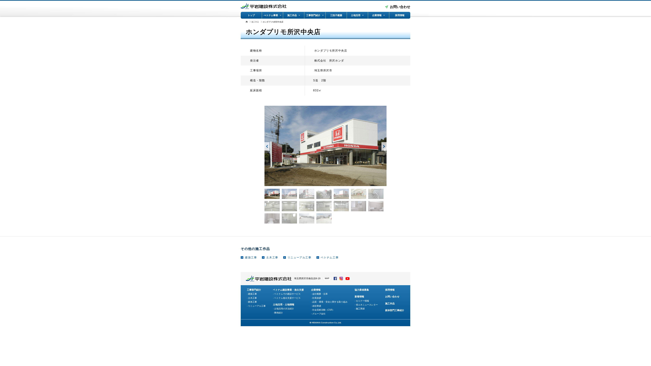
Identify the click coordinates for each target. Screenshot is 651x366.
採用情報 (400, 15)
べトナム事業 (271, 15)
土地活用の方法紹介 (284, 308)
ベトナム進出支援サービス (287, 298)
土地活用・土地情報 (283, 304)
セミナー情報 (362, 301)
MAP (327, 278)
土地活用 (355, 15)
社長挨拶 (316, 298)
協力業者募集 (362, 289)
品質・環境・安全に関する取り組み (330, 302)
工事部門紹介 (313, 15)
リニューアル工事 (299, 257)
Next (384, 146)
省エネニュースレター (367, 304)
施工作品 (292, 15)
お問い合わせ (400, 7)
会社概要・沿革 (320, 294)
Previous (267, 146)
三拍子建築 (336, 15)
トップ (251, 15)
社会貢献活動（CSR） (323, 310)
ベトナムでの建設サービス (287, 294)
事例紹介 (278, 312)
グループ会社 (319, 313)
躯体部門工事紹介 (394, 310)
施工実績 (360, 308)
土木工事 (272, 257)
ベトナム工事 (330, 257)
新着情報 (359, 296)
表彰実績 (316, 306)
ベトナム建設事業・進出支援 (288, 289)
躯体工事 (252, 302)
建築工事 (251, 257)
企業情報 (377, 15)
